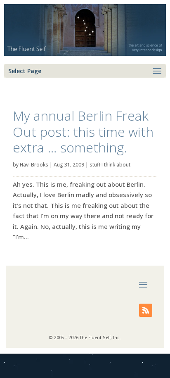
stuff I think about (110, 164)
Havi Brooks (34, 164)
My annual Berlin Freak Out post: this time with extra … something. (83, 131)
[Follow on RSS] (145, 310)
